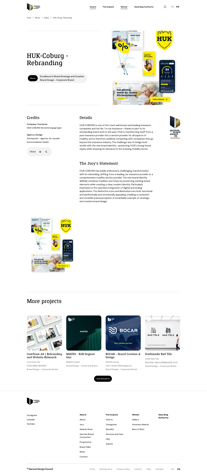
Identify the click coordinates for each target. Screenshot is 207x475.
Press (92, 469)
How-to (109, 419)
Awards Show (86, 429)
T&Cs (148, 469)
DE (172, 6)
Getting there (106, 469)
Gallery (135, 419)
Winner (124, 7)
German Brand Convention (87, 435)
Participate (108, 7)
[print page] (40, 151)
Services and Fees (114, 434)
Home (29, 18)
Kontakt (160, 469)
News (82, 451)
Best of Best (138, 429)
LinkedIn (31, 420)
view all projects (103, 378)
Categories (111, 424)
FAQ (108, 439)
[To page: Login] (165, 6)
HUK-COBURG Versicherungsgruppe (44, 127)
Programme (85, 442)
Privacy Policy (123, 469)
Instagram (32, 415)
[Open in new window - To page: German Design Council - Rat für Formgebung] (40, 470)
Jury (82, 424)
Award (93, 7)
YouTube (31, 424)
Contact (84, 456)
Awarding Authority (143, 7)
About (83, 419)
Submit (109, 444)
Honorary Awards (140, 424)
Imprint (138, 469)
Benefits (110, 429)
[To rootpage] (33, 7)
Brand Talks (85, 447)
